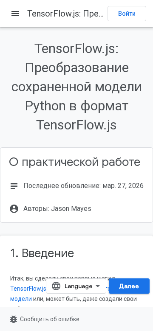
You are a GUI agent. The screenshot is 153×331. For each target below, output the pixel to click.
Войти (127, 13)
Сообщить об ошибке (43, 319)
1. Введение (42, 253)
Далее (129, 286)
